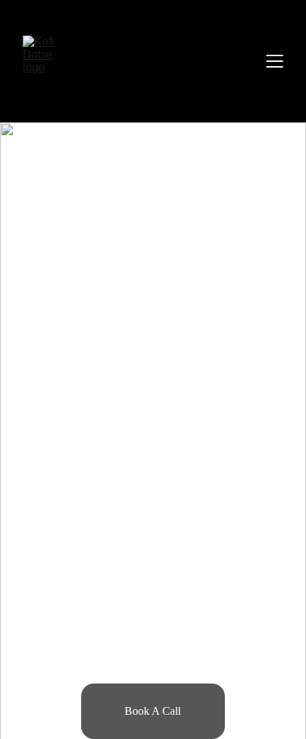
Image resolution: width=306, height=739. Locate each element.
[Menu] (274, 61)
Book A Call (153, 711)
